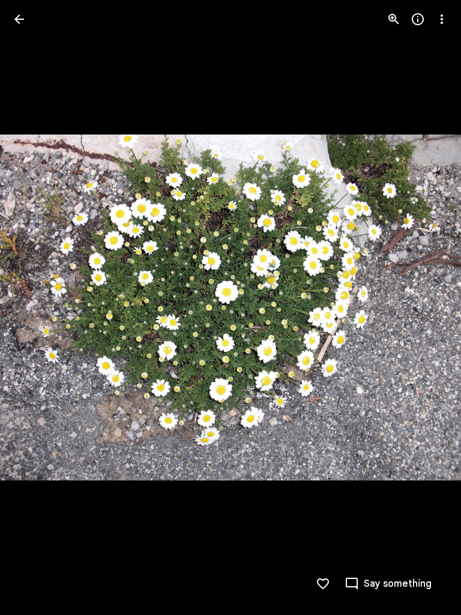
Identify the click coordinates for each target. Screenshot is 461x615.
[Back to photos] (19, 19)
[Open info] (418, 19)
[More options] (442, 19)
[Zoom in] (394, 19)
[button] (33, 307)
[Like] (323, 584)
